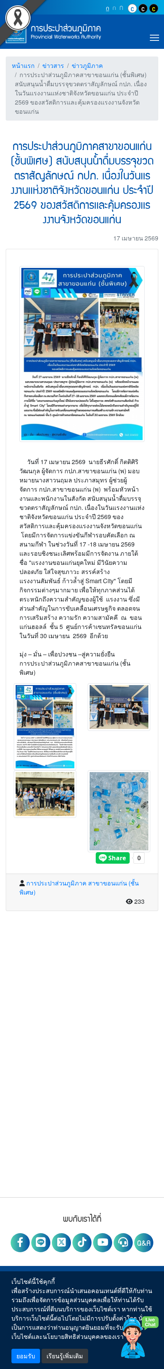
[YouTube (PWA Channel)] (102, 1242)
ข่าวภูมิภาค (87, 65)
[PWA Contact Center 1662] (123, 1242)
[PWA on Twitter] (61, 1242)
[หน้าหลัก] (53, 31)
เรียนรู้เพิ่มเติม (65, 1355)
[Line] (40, 1242)
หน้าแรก (23, 65)
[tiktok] (82, 1242)
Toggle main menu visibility (154, 37)
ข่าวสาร (53, 65)
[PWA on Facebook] (20, 1242)
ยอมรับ (25, 1355)
